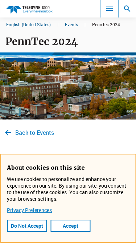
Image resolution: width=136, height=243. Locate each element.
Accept (70, 225)
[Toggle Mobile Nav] (109, 8)
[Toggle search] (127, 8)
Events (71, 24)
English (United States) (28, 24)
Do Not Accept (27, 225)
